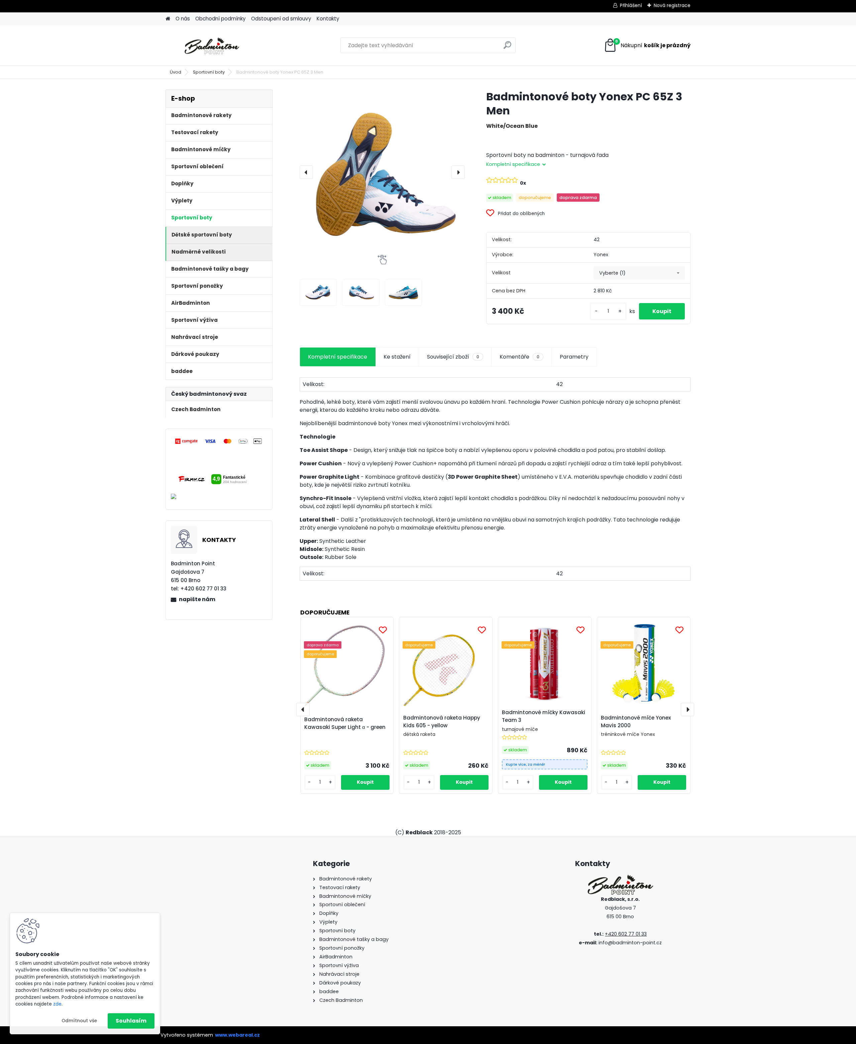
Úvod (175, 72)
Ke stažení (397, 357)
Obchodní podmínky (220, 18)
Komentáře (519, 357)
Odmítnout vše (79, 1021)
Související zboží (453, 357)
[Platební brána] (219, 441)
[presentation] (306, 172)
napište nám (197, 599)
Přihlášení (631, 5)
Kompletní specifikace (337, 357)
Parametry (574, 357)
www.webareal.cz (237, 1035)
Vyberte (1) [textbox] (612, 273)
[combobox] (639, 273)
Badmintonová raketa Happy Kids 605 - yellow (441, 721)
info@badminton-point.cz (630, 942)
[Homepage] (168, 18)
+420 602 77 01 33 (626, 934)
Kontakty (328, 18)
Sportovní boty (209, 72)
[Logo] (211, 45)
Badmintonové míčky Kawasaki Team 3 (543, 716)
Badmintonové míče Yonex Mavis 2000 (636, 721)
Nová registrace (672, 5)
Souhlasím (131, 1021)
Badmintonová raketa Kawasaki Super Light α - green (345, 723)
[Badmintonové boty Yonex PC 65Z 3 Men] (382, 172)
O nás (183, 18)
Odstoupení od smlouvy (281, 18)
